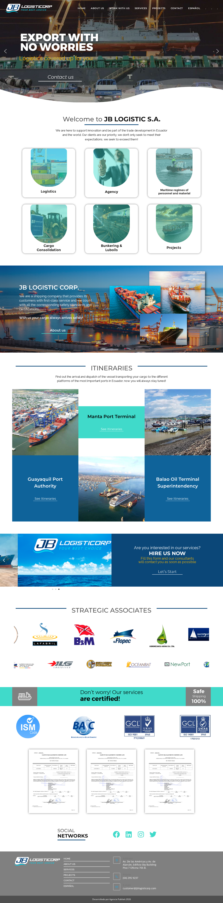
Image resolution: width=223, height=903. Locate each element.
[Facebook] (116, 834)
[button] (5, 51)
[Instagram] (140, 834)
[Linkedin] (128, 834)
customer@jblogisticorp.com (139, 888)
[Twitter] (152, 834)
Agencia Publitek (117, 899)
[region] (111, 51)
